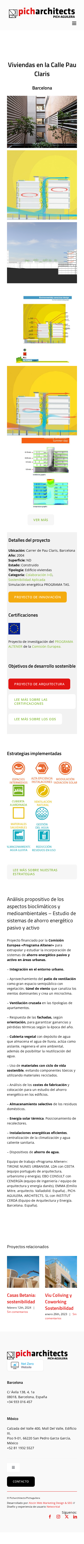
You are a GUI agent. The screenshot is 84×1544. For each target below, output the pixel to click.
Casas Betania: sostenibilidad (21, 1298)
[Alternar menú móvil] (74, 23)
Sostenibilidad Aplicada (26, 579)
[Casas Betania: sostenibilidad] (23, 1272)
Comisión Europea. (46, 646)
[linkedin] (75, 1516)
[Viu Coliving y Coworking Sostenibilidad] (61, 1272)
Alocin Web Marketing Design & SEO (50, 1503)
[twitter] (67, 1516)
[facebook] (50, 1516)
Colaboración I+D (39, 575)
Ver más (40, 520)
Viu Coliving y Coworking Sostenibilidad (59, 1301)
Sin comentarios (17, 1312)
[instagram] (58, 1516)
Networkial (53, 1506)
